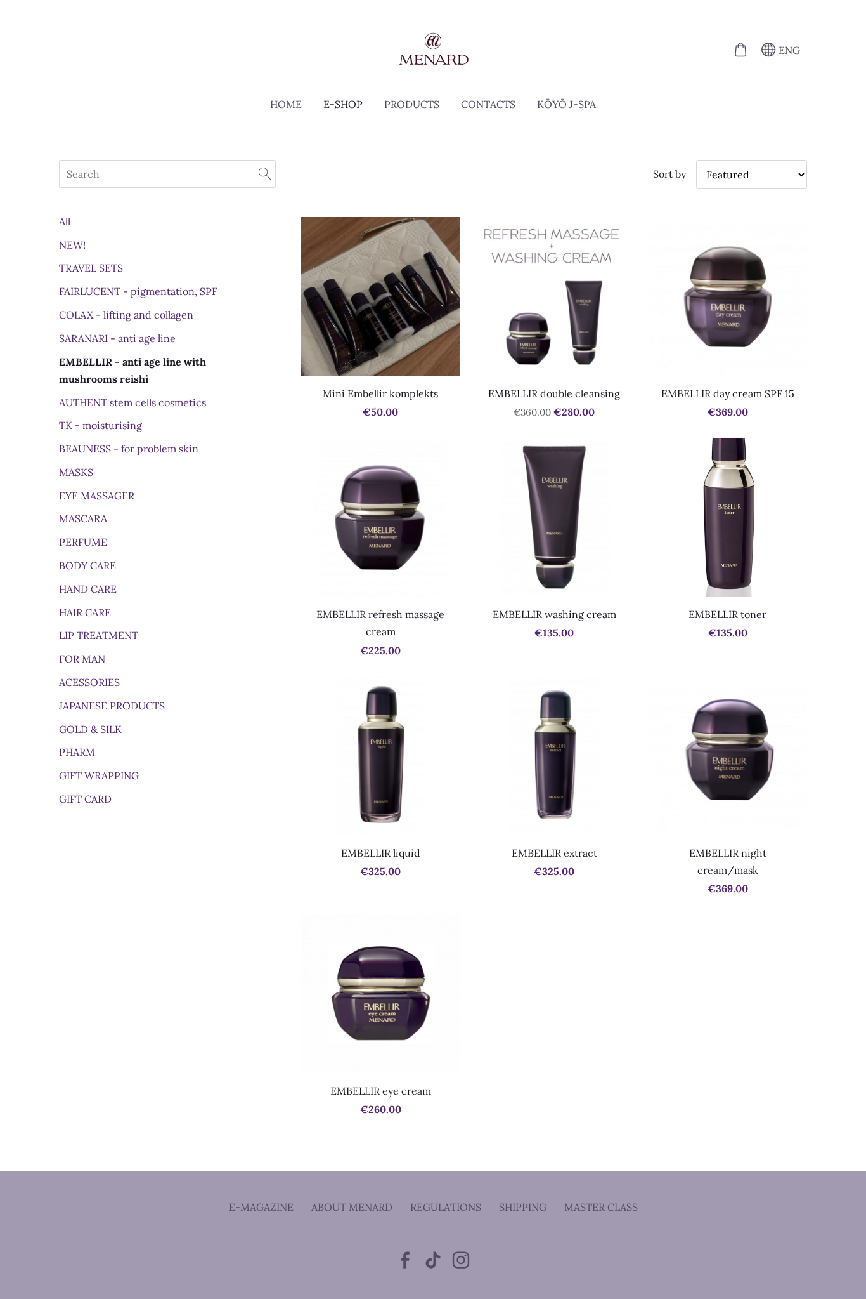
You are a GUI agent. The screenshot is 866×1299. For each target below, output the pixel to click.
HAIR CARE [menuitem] (85, 612)
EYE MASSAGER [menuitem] (96, 495)
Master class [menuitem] (601, 1207)
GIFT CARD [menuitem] (85, 799)
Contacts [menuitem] (488, 104)
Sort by (669, 174)
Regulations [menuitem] (445, 1207)
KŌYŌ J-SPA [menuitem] (566, 104)
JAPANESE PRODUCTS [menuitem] (112, 705)
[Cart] (740, 50)
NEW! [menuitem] (72, 245)
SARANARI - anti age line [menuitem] (117, 338)
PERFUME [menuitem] (83, 542)
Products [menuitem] (411, 104)
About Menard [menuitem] (351, 1207)
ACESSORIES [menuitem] (89, 682)
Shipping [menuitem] (522, 1207)
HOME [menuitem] (286, 104)
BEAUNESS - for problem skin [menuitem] (128, 448)
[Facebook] (405, 1260)
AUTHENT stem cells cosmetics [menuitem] (132, 402)
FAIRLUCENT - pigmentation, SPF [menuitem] (138, 291)
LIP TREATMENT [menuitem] (98, 635)
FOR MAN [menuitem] (82, 658)
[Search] (265, 174)
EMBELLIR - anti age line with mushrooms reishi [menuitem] (132, 370)
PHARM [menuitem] (77, 752)
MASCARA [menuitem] (83, 518)
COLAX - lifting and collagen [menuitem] (126, 314)
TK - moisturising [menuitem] (100, 425)
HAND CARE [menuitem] (88, 589)
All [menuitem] (64, 221)
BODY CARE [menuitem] (87, 565)
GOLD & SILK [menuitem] (90, 729)
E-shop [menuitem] (343, 104)
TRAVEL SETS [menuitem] (91, 267)
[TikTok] (433, 1260)
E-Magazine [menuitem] (261, 1207)
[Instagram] (461, 1260)
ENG (788, 50)
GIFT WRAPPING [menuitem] (99, 775)
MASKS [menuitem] (76, 472)
